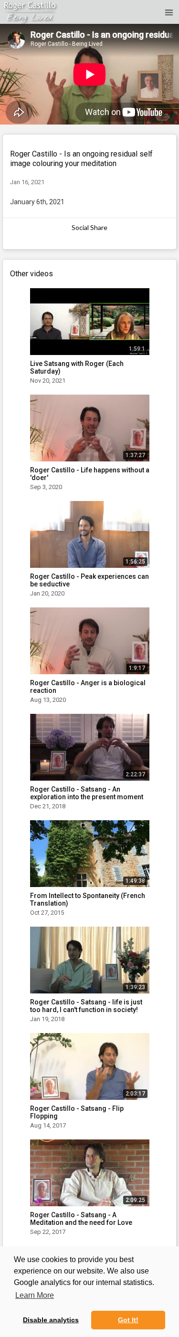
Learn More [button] (34, 1295)
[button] (167, 12)
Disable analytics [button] (51, 1320)
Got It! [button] (128, 1320)
